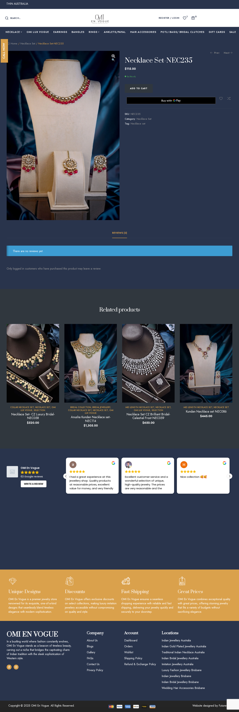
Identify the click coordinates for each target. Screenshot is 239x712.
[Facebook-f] (9, 667)
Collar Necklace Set (22, 407)
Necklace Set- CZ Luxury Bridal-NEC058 (33, 416)
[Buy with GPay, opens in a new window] (171, 100)
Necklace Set (27, 43)
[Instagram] (16, 667)
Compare (228, 98)
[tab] (119, 233)
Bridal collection (80, 407)
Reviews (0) (119, 233)
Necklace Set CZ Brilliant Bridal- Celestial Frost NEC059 (148, 416)
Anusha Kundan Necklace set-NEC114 (91, 419)
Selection (39, 410)
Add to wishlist (220, 98)
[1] (184, 18)
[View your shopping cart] (193, 18)
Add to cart (138, 88)
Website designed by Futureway (211, 706)
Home (14, 43)
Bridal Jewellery (101, 407)
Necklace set (138, 124)
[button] (113, 58)
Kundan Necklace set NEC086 (206, 411)
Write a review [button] (33, 484)
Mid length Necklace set (139, 407)
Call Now (4, 51)
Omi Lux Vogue (142, 410)
